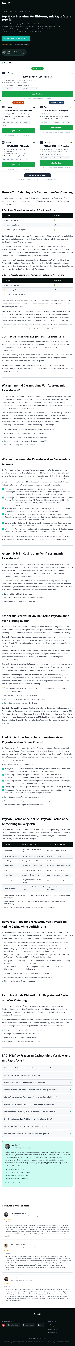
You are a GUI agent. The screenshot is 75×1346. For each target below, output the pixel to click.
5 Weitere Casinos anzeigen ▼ (37, 175)
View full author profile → (13, 1183)
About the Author (52, 1332)
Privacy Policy (51, 1324)
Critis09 (6, 3)
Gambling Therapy (13, 1325)
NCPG (40, 1325)
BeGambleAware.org (53, 179)
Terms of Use (51, 1327)
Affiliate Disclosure (53, 1329)
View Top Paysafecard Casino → (15, 38)
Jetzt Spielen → (38, 94)
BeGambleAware (28, 1325)
